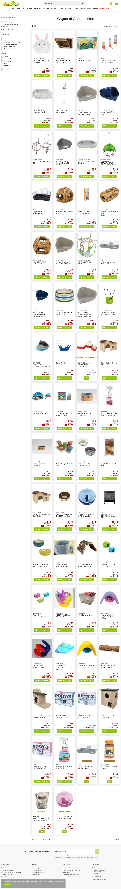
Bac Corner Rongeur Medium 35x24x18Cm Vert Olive (63, 163)
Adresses (66, 872)
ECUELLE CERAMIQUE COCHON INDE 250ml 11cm (64, 818)
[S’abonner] (97, 851)
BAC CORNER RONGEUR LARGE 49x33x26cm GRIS (84, 314)
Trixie (6, 63)
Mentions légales (8, 870)
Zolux (6, 70)
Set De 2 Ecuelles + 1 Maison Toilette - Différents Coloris (85, 364)
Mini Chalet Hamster (85, 615)
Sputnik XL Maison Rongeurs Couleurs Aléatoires (107, 616)
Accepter (7, 884)
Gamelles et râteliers (9, 23)
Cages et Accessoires (8, 17)
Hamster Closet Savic (40, 413)
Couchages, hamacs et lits (10, 24)
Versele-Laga (8, 68)
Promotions (36, 874)
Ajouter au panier (43, 75)
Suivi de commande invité (70, 874)
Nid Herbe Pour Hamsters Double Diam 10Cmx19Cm (109, 213)
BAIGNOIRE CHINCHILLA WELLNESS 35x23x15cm (41, 364)
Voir (87, 378)
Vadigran (7, 65)
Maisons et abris (7, 28)
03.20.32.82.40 (98, 876)
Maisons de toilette (8, 30)
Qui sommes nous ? (9, 874)
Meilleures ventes (38, 870)
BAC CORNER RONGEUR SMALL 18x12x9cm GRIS (84, 112)
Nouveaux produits (38, 872)
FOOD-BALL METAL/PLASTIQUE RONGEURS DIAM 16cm (109, 163)
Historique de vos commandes (72, 870)
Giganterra (7, 59)
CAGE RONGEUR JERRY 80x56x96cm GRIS (107, 516)
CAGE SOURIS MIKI (85, 60)
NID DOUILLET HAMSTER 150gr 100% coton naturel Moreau (41, 818)
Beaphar (7, 56)
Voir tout (116, 839)
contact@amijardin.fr (100, 879)
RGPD (4, 877)
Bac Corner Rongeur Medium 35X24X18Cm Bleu (108, 112)
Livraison (5, 868)
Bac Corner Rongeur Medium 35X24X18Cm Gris (63, 264)
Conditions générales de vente (12, 872)
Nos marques (37, 868)
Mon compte (67, 868)
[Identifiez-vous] (111, 3)
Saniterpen (7, 61)
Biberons (5, 26)
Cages (4, 21)
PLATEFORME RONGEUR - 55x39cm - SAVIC (64, 667)
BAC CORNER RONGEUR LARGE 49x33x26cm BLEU (40, 314)
